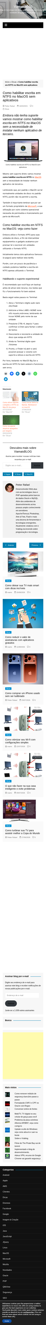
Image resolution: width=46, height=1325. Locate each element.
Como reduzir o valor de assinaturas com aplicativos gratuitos (19, 640)
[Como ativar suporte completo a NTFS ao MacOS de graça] (11, 396)
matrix (9, 592)
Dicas (14, 82)
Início (7, 82)
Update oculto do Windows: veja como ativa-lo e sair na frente (26, 1132)
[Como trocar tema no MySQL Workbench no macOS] (30, 396)
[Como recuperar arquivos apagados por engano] (11, 420)
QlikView (6, 1287)
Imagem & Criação (10, 1220)
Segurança (7, 1292)
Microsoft (32, 206)
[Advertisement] (23, 52)
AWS (5, 1186)
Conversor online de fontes (26, 1109)
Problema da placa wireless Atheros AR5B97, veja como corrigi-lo (26, 1123)
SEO (5, 1298)
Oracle (5, 1276)
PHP (5, 1281)
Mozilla (6, 1264)
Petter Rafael (10, 106)
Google (6, 1214)
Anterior (11, 545)
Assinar (37, 465)
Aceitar (7, 1321)
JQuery (6, 1242)
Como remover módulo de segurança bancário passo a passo (26, 1097)
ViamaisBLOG (23, 6)
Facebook (7, 1208)
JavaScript (7, 1236)
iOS (4, 1225)
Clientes (6, 1192)
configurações (28, 1312)
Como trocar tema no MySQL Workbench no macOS (30, 404)
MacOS (38, 177)
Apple (8, 474)
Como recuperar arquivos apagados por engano (10, 428)
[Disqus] (23, 876)
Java (5, 1231)
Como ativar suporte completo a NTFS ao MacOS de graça (11, 404)
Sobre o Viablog (21, 1138)
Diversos (6, 1203)
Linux (5, 1248)
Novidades (7, 1270)
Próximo (35, 545)
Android (6, 1175)
